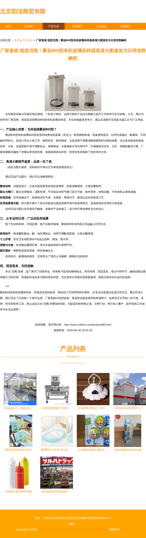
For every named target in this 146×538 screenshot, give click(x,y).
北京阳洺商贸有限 (23, 11)
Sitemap (125, 529)
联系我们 (77, 26)
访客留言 (125, 26)
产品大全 (53, 26)
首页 (8, 26)
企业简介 (29, 26)
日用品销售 (65, 529)
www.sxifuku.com (48, 529)
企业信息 (101, 26)
